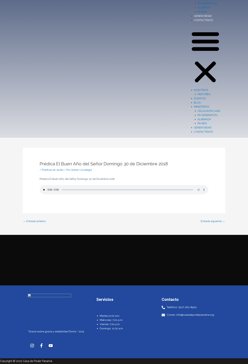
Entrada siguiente (213, 221)
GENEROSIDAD (203, 16)
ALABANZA (204, 7)
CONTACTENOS (203, 20)
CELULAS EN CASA (209, 110)
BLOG (197, 102)
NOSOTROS (201, 90)
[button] (205, 57)
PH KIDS (202, 11)
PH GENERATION (207, 3)
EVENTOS (199, 98)
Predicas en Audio (53, 169)
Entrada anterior (34, 221)
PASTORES (204, 94)
